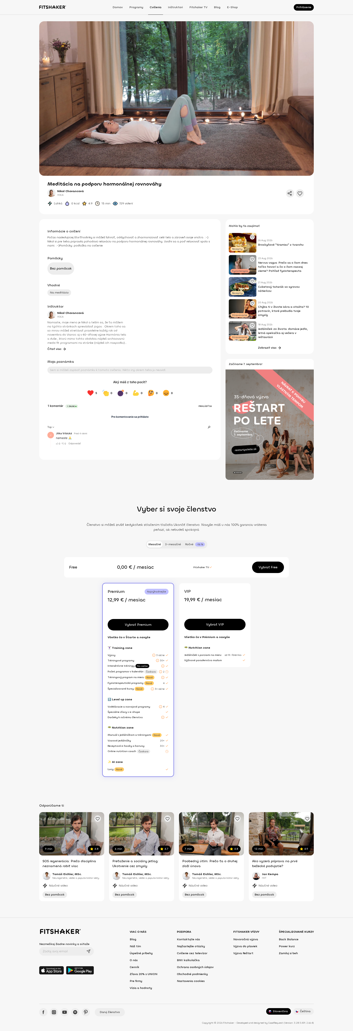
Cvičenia (155, 7)
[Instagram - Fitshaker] (54, 1012)
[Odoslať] (88, 951)
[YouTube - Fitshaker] (64, 1012)
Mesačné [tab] (154, 544)
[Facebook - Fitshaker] (43, 1012)
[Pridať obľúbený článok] (252, 237)
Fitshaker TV (198, 7)
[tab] (195, 544)
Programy (136, 7)
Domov (118, 7)
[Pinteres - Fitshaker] (86, 1012)
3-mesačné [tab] (173, 544)
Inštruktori (175, 7)
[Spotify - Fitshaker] (75, 1012)
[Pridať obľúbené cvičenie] (97, 818)
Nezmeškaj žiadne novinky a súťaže (64, 944)
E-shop (232, 7)
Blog (217, 7)
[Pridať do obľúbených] (300, 193)
